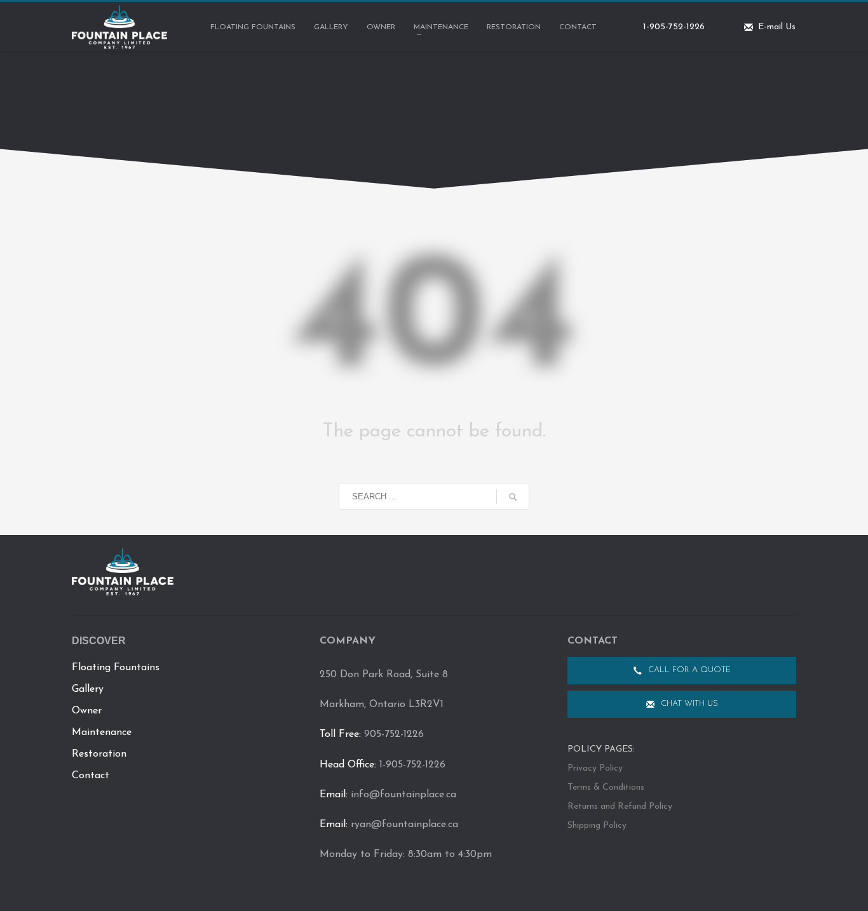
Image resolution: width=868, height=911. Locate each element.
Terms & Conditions (605, 787)
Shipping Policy (597, 825)
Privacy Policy (595, 768)
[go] (512, 496)
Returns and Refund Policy (619, 806)
